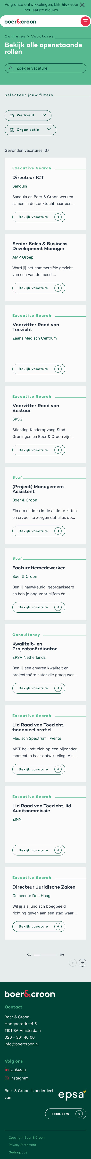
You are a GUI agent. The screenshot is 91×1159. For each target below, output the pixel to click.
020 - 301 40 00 (20, 1037)
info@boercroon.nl (22, 1044)
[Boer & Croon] (20, 21)
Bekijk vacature (33, 217)
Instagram (19, 1078)
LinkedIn (18, 1069)
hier (65, 5)
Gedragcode (18, 1152)
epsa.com (60, 1114)
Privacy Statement (22, 1145)
